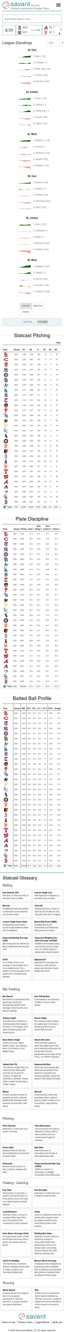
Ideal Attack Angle (11, 1039)
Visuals (26, 312)
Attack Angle (40, 1018)
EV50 (5, 959)
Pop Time (7, 1190)
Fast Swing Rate (42, 996)
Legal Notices (43, 1322)
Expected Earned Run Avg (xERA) (47, 1165)
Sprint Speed (9, 1290)
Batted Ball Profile (32, 698)
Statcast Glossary (20, 877)
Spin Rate (39, 1147)
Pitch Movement (42, 1125)
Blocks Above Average (45, 1260)
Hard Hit (38, 905)
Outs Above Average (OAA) (16, 1233)
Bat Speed (7, 996)
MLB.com (57, 1322)
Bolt (37, 1290)
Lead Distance (10, 1211)
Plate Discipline (32, 518)
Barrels (6, 905)
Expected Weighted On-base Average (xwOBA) (46, 939)
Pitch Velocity (9, 1125)
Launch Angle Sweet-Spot (15, 921)
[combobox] (32, 19)
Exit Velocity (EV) (11, 892)
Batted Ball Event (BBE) (45, 921)
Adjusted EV (40, 959)
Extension (7, 1163)
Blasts (6, 1091)
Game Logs (37, 306)
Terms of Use (9, 1322)
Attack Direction (42, 1039)
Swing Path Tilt (10, 1064)
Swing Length (9, 1018)
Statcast (26, 306)
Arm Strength (40, 1190)
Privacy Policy (25, 1322)
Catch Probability (11, 1260)
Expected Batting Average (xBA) (15, 939)
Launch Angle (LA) (43, 892)
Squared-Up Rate (42, 1064)
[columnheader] (11, 343)
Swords (38, 1091)
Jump (37, 1211)
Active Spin (8, 1147)
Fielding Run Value (43, 1233)
